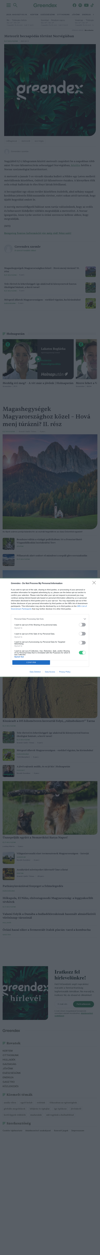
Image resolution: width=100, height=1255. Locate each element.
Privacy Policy (64, 672)
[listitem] (50, 619)
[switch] (82, 624)
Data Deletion (35, 672)
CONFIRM (31, 662)
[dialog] (50, 627)
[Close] (94, 583)
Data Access (50, 672)
